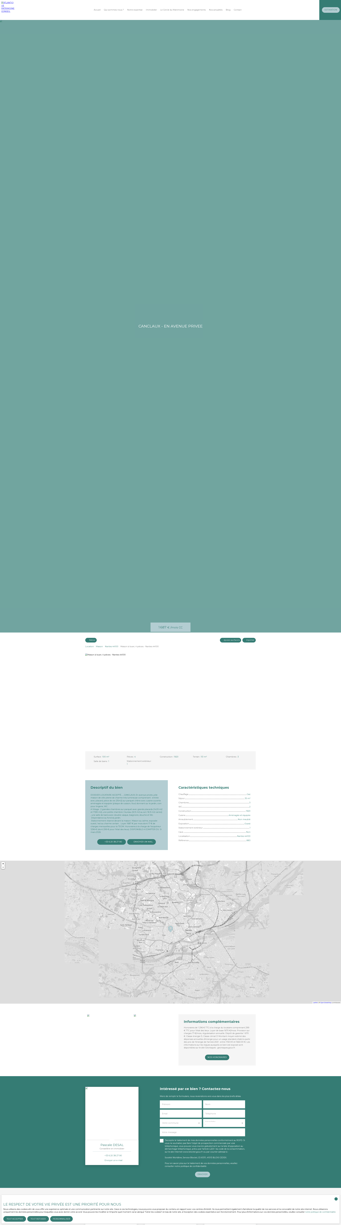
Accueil (97, 10)
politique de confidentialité (193, 1166)
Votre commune (170, 1123)
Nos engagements (196, 10)
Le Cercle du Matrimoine (172, 10)
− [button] (3, 867)
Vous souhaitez (210, 1121)
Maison (99, 646)
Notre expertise (135, 10)
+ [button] (3, 863)
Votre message (169, 1132)
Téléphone (210, 1113)
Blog (228, 10)
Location (89, 646)
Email (164, 1113)
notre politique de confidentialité (320, 1212)
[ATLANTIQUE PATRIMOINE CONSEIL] (8, 10)
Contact (237, 10)
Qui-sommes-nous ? (114, 10)
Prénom (166, 1104)
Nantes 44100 (111, 646)
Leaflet (315, 1003)
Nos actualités (215, 10)
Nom (207, 1104)
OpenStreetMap (325, 1003)
